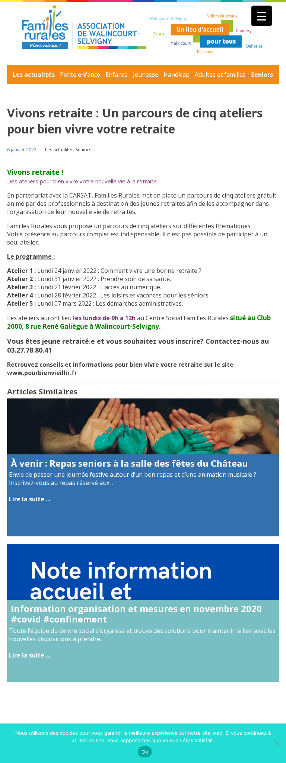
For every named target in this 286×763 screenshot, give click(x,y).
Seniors (262, 74)
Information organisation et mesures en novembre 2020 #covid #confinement (136, 613)
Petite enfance (80, 74)
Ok (145, 752)
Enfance (116, 74)
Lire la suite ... (29, 499)
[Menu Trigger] (261, 16)
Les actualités (34, 74)
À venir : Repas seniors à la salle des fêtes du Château (129, 463)
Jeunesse (145, 74)
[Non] (276, 743)
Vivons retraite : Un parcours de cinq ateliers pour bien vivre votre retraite (135, 121)
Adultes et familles (220, 74)
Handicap (176, 74)
